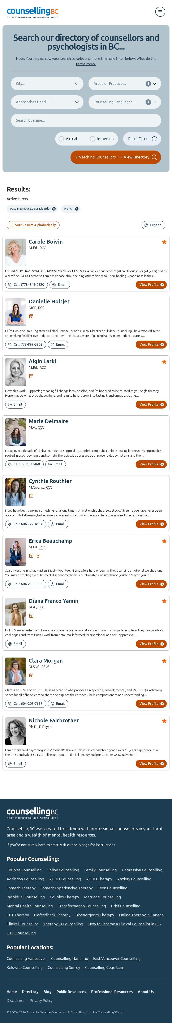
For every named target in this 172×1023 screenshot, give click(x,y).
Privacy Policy (41, 1000)
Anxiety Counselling (134, 879)
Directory (30, 992)
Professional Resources (112, 992)
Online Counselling (63, 870)
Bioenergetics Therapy (95, 915)
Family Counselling (100, 870)
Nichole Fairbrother (54, 720)
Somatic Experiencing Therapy (67, 888)
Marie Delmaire (48, 421)
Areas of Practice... (121, 83)
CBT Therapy (18, 915)
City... (20, 83)
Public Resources (71, 992)
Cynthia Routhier (50, 481)
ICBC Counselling (21, 933)
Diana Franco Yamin (53, 601)
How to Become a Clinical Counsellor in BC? (125, 924)
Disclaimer (16, 1000)
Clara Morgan (46, 661)
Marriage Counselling (102, 897)
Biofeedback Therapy (52, 915)
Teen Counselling (113, 888)
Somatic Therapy (21, 888)
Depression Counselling (142, 870)
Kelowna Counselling (25, 967)
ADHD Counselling (65, 879)
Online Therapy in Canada (141, 915)
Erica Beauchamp (50, 541)
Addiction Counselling (25, 879)
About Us (146, 992)
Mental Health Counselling (30, 906)
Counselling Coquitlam (104, 967)
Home (12, 992)
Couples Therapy (64, 897)
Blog (48, 992)
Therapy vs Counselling (63, 924)
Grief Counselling (126, 906)
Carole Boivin (46, 242)
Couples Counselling (24, 870)
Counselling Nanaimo (69, 958)
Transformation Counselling (82, 906)
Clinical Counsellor (22, 924)
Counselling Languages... (121, 102)
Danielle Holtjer (49, 301)
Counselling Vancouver (26, 958)
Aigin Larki (42, 361)
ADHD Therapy (99, 879)
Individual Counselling (26, 897)
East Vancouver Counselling (117, 958)
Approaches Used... (32, 102)
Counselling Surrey (64, 967)
